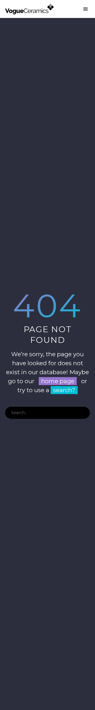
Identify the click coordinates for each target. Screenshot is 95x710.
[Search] (84, 413)
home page (57, 381)
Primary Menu (85, 9)
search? (64, 390)
